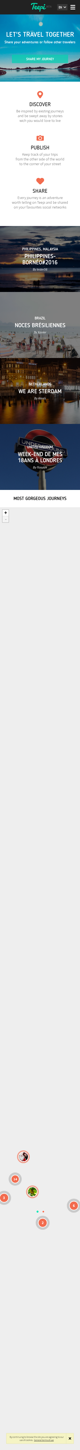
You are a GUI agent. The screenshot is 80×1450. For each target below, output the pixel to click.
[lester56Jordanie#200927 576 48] (32, 1192)
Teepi (40, 7)
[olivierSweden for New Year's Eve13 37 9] (23, 1157)
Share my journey (40, 59)
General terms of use (44, 1440)
